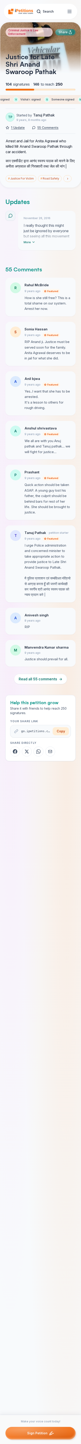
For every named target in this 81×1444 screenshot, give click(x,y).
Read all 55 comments (40, 679)
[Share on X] (27, 751)
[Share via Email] (50, 751)
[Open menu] (69, 11)
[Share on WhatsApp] (38, 751)
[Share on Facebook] (15, 751)
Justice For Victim (21, 178)
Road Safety (49, 178)
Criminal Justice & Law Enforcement (23, 32)
